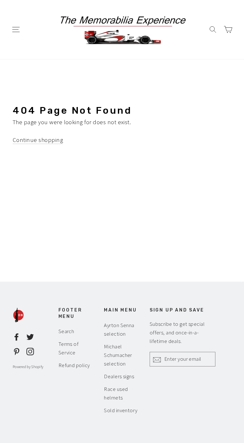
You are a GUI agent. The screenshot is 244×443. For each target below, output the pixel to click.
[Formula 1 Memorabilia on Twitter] (30, 336)
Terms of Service (68, 348)
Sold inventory (121, 410)
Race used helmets (116, 393)
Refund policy (74, 365)
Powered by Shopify (28, 366)
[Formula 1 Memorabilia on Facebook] (16, 336)
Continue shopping (38, 140)
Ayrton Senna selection (119, 329)
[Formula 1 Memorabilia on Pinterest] (16, 350)
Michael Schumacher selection (118, 355)
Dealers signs (119, 376)
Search (66, 331)
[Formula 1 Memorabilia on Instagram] (30, 350)
